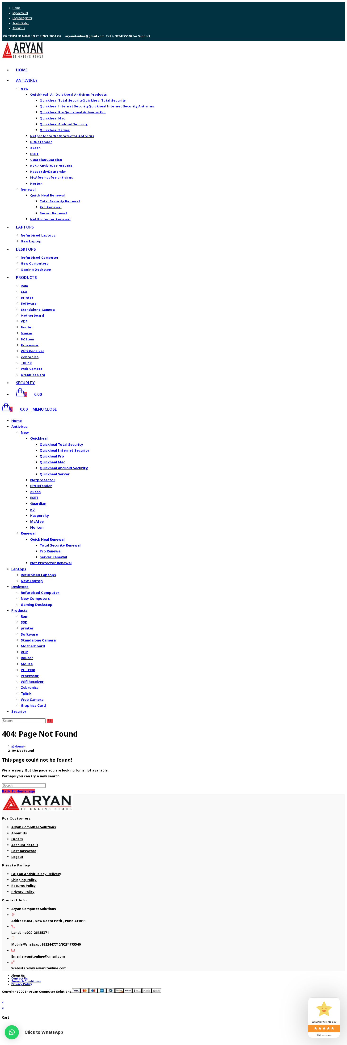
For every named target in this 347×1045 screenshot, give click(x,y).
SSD (24, 622)
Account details (24, 845)
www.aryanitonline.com (46, 968)
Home (17, 8)
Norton (36, 527)
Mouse (27, 663)
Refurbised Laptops (38, 574)
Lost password (23, 851)
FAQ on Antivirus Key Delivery (36, 874)
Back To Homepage (18, 791)
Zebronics (29, 687)
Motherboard (33, 646)
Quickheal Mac (52, 462)
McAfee (37, 521)
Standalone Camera (38, 640)
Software (29, 634)
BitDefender (41, 485)
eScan (35, 491)
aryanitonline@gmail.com (43, 956)
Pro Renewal (50, 551)
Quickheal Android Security (64, 467)
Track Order (21, 23)
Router (27, 657)
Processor (30, 675)
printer (27, 628)
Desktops (20, 586)
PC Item (28, 669)
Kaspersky (39, 515)
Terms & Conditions (26, 981)
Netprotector (42, 480)
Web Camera (32, 699)
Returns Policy (23, 885)
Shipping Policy (24, 880)
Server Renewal (53, 557)
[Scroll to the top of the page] (3, 996)
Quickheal (38, 438)
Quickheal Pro (52, 456)
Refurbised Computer (40, 592)
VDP (24, 651)
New (25, 432)
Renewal (28, 533)
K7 (32, 509)
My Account (20, 13)
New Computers (35, 598)
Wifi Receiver (32, 681)
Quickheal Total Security (61, 444)
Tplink (26, 693)
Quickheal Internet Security (64, 450)
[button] (12, 1032)
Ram (24, 616)
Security (18, 711)
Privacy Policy (22, 892)
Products (19, 610)
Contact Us (19, 978)
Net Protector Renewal (51, 562)
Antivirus (19, 426)
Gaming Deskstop (36, 604)
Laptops (18, 569)
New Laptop (32, 580)
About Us (19, 28)
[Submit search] (50, 720)
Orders (17, 839)
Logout (17, 856)
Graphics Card (33, 705)
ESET (34, 497)
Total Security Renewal (60, 545)
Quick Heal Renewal (47, 539)
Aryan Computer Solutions (33, 827)
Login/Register (22, 18)
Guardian (38, 503)
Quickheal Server (55, 474)
